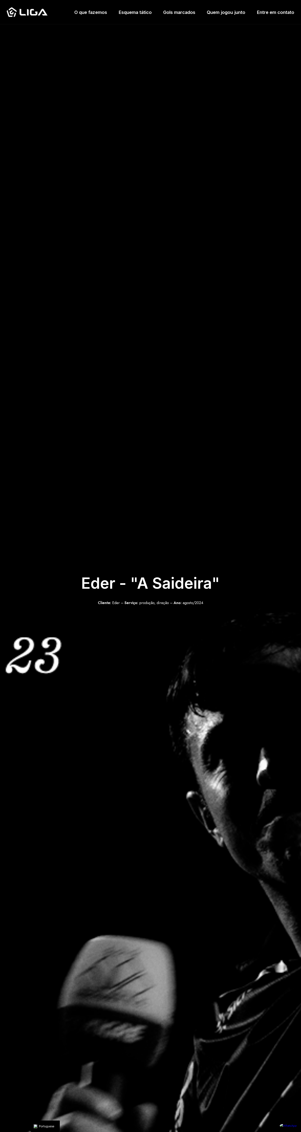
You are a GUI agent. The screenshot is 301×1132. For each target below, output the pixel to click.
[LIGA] (27, 12)
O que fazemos (90, 12)
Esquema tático (135, 12)
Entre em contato (275, 12)
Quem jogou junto (226, 12)
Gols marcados (179, 12)
